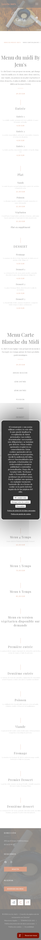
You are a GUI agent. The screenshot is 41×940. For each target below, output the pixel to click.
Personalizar (20, 506)
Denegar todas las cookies (20, 502)
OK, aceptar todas (20, 498)
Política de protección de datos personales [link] (21, 511)
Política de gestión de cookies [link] (21, 514)
